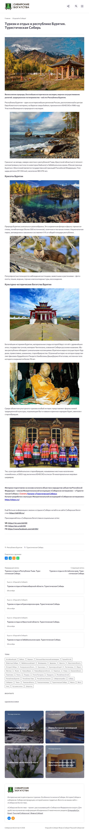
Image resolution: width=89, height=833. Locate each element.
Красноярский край (55, 667)
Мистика (9, 671)
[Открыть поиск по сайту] (76, 6)
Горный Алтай (66, 659)
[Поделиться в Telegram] (10, 558)
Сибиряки (9, 682)
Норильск (57, 671)
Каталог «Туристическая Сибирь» (42, 493)
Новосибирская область (42, 671)
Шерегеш (29, 686)
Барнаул (30, 659)
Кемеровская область (27, 667)
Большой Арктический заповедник (47, 659)
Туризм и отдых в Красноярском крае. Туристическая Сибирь (33, 604)
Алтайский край (11, 659)
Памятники (9, 675)
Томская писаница (43, 682)
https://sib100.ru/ (17, 513)
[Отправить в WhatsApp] (17, 558)
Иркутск (62, 663)
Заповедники (42, 663)
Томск (18, 682)
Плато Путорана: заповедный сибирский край (62, 729)
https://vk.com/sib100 (17, 523)
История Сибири (11, 667)
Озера (65, 671)
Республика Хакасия (44, 678)
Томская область (28, 682)
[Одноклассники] (13, 818)
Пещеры (27, 675)
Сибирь (70, 678)
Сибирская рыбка (59, 678)
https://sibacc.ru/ (12, 499)
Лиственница (69, 667)
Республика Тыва (28, 678)
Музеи (17, 671)
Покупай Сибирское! (21, 813)
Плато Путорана (38, 675)
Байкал (21, 659)
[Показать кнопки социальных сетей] (68, 6)
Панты (18, 675)
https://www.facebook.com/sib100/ (23, 529)
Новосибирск (26, 671)
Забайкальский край (28, 663)
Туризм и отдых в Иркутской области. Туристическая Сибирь (33, 622)
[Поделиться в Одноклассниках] (13, 558)
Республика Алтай (63, 675)
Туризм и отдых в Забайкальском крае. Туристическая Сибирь (34, 640)
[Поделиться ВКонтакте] (6, 558)
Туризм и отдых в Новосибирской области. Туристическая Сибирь (35, 586)
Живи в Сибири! (36, 813)
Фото (79, 682)
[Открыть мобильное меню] (82, 6)
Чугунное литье (17, 686)
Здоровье (53, 663)
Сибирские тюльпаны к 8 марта (23, 762)
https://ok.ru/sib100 (17, 526)
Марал (79, 667)
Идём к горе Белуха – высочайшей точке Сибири (21, 729)
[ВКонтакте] (9, 818)
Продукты (50, 675)
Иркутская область (74, 663)
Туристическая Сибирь (34, 547)
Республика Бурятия (14, 547)
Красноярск (42, 667)
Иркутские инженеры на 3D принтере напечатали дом (61, 763)
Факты (72, 682)
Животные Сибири (12, 663)
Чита (7, 686)
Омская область (76, 671)
